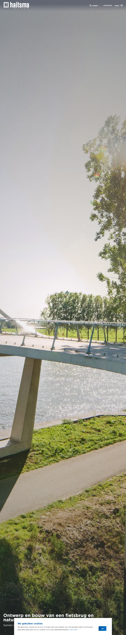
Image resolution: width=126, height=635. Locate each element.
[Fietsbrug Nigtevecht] (16, 5)
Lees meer (73, 629)
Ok (102, 629)
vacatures (107, 5)
